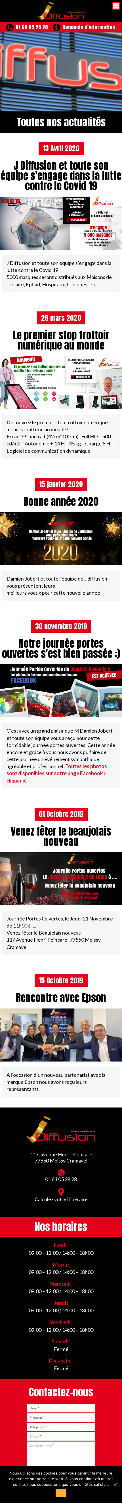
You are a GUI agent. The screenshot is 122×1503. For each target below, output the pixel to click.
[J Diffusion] (61, 11)
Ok (61, 1493)
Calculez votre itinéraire (61, 1199)
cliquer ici (17, 780)
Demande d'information (88, 27)
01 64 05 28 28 (32, 27)
